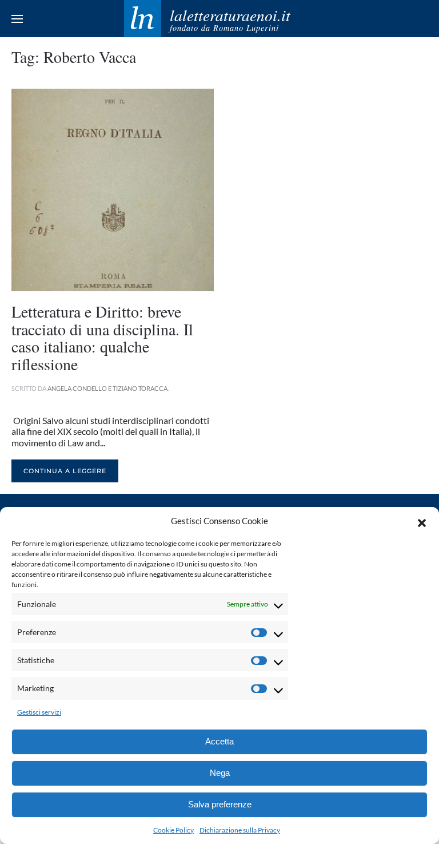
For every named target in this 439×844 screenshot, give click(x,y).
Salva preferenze (220, 804)
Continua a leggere (64, 471)
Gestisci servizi (39, 712)
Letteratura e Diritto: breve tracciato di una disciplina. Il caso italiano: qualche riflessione (102, 337)
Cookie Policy (173, 830)
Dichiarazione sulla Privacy (239, 830)
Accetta (219, 741)
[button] (422, 521)
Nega (220, 773)
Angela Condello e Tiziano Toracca (107, 388)
